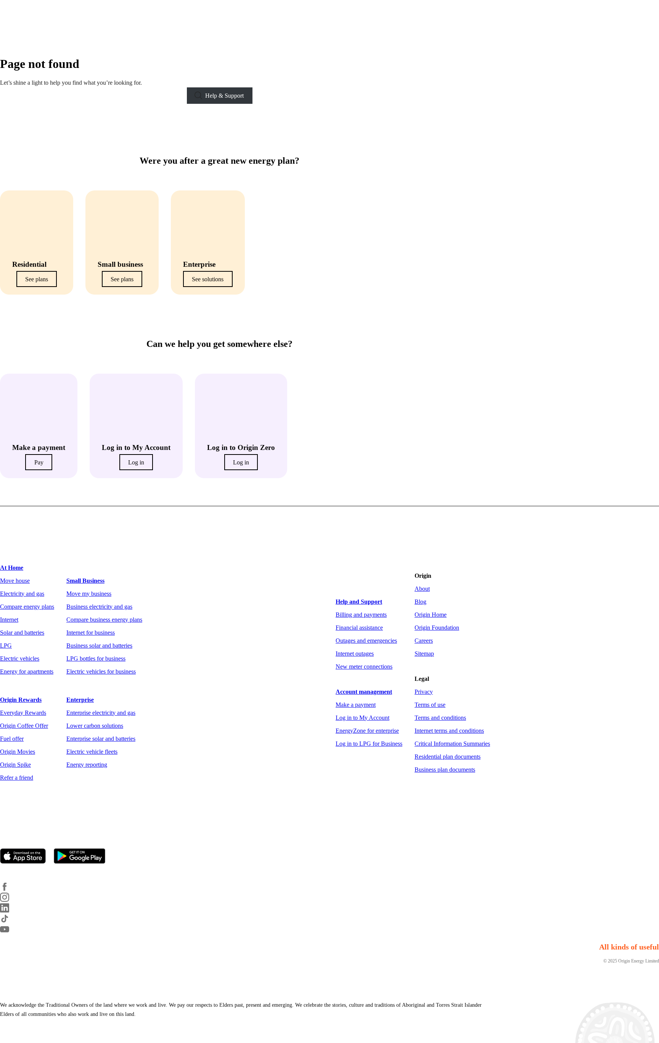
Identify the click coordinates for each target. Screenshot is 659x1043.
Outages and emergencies (366, 640)
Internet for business (90, 632)
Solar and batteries (22, 632)
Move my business (88, 593)
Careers (424, 640)
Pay (38, 462)
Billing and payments (361, 614)
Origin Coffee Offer (24, 725)
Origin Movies (17, 751)
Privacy (424, 691)
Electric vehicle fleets (91, 751)
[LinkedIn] (9, 910)
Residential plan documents (448, 756)
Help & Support (224, 95)
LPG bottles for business (95, 658)
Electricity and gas (22, 593)
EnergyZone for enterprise (367, 730)
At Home (11, 567)
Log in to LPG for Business (369, 743)
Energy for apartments (26, 671)
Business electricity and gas (99, 606)
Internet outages (355, 653)
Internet (9, 619)
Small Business (85, 580)
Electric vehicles (19, 658)
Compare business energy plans (104, 619)
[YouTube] (9, 932)
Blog (420, 601)
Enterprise (80, 699)
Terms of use (430, 704)
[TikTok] (9, 921)
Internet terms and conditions (449, 730)
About (422, 588)
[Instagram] (9, 899)
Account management (364, 691)
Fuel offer (12, 738)
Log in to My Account (362, 717)
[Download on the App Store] (26, 856)
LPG (6, 645)
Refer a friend (16, 777)
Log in (136, 462)
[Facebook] (9, 889)
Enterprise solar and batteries (100, 738)
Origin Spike (15, 764)
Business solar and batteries (99, 645)
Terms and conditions (440, 717)
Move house (15, 580)
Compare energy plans (27, 606)
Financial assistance (359, 627)
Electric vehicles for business (101, 671)
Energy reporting (86, 764)
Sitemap (424, 653)
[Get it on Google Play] (83, 856)
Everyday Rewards (23, 712)
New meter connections (364, 666)
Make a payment (356, 704)
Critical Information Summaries (452, 743)
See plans (36, 279)
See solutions (207, 279)
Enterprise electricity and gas (100, 712)
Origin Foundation (437, 627)
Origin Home (431, 614)
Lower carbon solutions (94, 725)
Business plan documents (445, 769)
